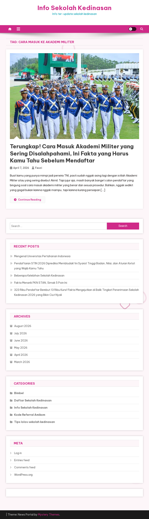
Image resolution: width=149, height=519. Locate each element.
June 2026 (21, 340)
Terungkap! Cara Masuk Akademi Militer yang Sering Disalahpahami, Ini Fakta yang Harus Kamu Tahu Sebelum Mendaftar (72, 153)
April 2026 (21, 355)
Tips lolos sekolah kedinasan (34, 422)
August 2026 (22, 326)
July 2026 (20, 333)
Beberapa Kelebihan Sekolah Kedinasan (39, 275)
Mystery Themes (48, 514)
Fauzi (38, 167)
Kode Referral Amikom (29, 415)
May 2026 (20, 347)
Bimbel (19, 393)
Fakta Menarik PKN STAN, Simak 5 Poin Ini (40, 282)
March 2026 (22, 362)
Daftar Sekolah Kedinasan (33, 400)
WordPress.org (23, 474)
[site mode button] (132, 29)
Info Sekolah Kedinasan (74, 8)
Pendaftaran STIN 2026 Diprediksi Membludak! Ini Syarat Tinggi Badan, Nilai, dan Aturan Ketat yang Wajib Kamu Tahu (74, 266)
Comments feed (24, 467)
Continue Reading (29, 199)
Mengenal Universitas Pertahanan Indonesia (42, 256)
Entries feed (21, 460)
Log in (18, 453)
